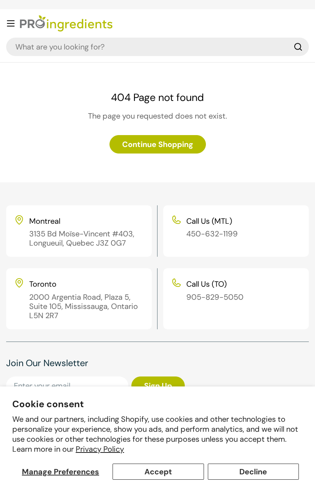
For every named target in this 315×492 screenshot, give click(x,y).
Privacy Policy (100, 449)
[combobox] (157, 47)
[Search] (298, 46)
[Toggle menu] (10, 23)
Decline (253, 472)
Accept (158, 472)
